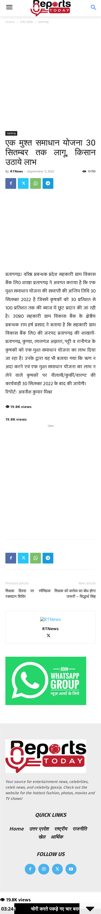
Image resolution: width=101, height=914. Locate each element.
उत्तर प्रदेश (26, 22)
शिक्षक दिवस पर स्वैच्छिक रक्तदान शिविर (28, 593)
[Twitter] (23, 183)
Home (10, 22)
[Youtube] (70, 869)
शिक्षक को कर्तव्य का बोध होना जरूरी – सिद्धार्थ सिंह (75, 593)
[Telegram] (48, 183)
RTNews (16, 171)
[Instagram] (43, 869)
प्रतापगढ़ (43, 22)
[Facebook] (10, 183)
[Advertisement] (50, 78)
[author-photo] (50, 620)
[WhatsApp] (35, 183)
